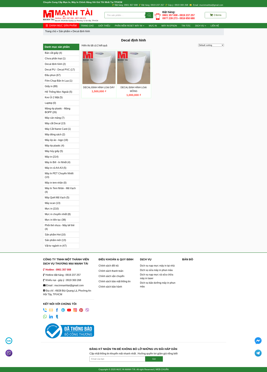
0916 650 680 (187, 18)
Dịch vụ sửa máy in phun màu (156, 270)
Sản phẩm (64, 31)
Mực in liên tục (53, 219)
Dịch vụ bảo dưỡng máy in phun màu (157, 284)
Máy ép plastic (53, 145)
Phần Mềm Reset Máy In (128, 25)
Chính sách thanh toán (111, 271)
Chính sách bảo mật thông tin (115, 281)
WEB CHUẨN (162, 369)
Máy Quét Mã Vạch (55, 197)
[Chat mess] (258, 340)
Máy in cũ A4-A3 (54, 168)
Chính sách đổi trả (109, 265)
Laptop (48, 103)
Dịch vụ (199, 25)
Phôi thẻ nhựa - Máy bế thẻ (59, 225)
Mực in (153, 25)
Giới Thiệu (104, 25)
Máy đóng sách (53, 134)
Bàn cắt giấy (51, 53)
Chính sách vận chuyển (111, 276)
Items (217, 15)
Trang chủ (87, 25)
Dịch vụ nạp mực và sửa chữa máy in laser (156, 276)
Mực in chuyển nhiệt (56, 214)
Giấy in (49, 86)
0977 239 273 (170, 18)
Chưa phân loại (53, 58)
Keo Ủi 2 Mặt (52, 97)
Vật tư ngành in (53, 245)
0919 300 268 (181, 5)
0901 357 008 (131, 5)
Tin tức (186, 25)
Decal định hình (53, 64)
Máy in (48, 156)
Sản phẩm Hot (53, 234)
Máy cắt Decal (52, 123)
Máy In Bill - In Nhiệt (56, 162)
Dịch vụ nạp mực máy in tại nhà (157, 265)
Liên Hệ (215, 25)
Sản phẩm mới (53, 240)
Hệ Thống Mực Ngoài (57, 92)
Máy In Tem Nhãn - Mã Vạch (60, 188)
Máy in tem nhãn (54, 182)
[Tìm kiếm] (149, 15)
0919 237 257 (157, 5)
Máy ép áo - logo (54, 140)
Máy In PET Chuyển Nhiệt (59, 173)
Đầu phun (50, 75)
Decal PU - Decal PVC (57, 69)
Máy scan (50, 203)
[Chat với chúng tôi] (8, 340)
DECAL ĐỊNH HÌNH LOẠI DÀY (99, 87)
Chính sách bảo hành (110, 286)
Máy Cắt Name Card (56, 129)
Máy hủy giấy (52, 151)
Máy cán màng (53, 117)
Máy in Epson (169, 25)
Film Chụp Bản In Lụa (57, 80)
